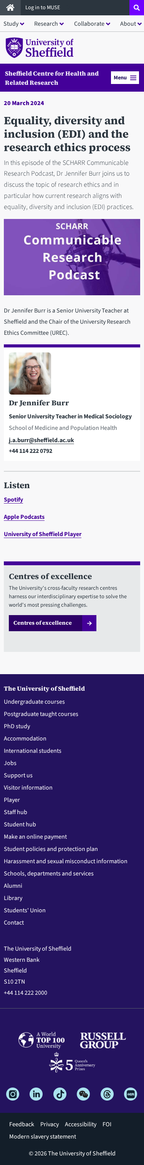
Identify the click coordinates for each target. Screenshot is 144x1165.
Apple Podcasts (24, 517)
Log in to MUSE (43, 7)
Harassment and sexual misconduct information (65, 861)
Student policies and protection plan (51, 849)
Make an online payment (35, 837)
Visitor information (28, 787)
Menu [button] (120, 78)
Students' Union (25, 910)
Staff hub (15, 812)
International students (32, 751)
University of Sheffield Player (42, 534)
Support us (18, 775)
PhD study (17, 726)
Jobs (10, 763)
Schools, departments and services (49, 873)
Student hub (20, 824)
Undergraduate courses (34, 702)
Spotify (13, 499)
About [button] (128, 24)
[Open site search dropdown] (136, 7)
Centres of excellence (42, 623)
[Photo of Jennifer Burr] (72, 375)
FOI (107, 1124)
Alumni (13, 886)
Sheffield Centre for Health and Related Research (52, 78)
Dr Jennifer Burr (39, 403)
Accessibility (80, 1124)
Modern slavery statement (42, 1136)
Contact (14, 922)
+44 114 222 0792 (30, 451)
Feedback (21, 1124)
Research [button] (46, 24)
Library (13, 898)
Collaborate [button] (89, 24)
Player (12, 800)
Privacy (49, 1124)
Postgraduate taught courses (41, 714)
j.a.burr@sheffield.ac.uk (41, 440)
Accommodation (25, 738)
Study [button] (10, 24)
